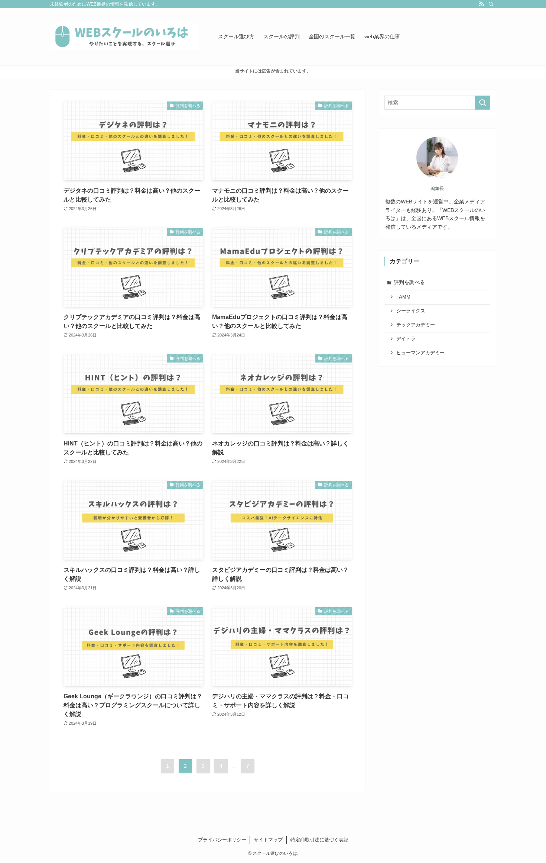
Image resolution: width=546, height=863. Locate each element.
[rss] (481, 4)
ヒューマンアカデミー (420, 352)
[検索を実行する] (482, 103)
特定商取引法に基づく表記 (319, 840)
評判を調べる (409, 282)
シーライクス (410, 310)
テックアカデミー (415, 325)
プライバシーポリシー (222, 840)
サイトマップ (268, 840)
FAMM (403, 297)
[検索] (491, 4)
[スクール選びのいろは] (124, 36)
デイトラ (406, 338)
